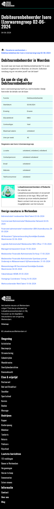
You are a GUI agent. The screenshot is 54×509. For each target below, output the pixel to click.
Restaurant (5, 382)
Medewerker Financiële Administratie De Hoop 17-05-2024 (25, 254)
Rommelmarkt (7, 372)
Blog (3, 501)
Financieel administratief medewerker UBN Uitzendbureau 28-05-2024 (27, 230)
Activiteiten (6, 343)
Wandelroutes (6, 362)
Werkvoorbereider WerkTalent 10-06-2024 (18, 284)
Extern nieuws (6, 482)
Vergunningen (6, 468)
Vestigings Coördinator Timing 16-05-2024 (18, 279)
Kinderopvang (6, 425)
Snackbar (5, 391)
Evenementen (6, 477)
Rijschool (5, 448)
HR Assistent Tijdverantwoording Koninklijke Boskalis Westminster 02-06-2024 (23, 237)
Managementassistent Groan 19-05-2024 (18, 249)
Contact (5, 492)
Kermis (4, 401)
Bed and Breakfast (8, 386)
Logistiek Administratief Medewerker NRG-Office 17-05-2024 (26, 244)
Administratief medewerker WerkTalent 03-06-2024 (22, 216)
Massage (4, 410)
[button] (50, 4)
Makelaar (5, 429)
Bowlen (4, 405)
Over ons (5, 497)
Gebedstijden (6, 357)
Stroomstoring (7, 353)
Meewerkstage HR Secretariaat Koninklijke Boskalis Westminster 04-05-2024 (22, 267)
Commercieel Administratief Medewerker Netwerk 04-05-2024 (25, 222)
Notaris (4, 439)
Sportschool (6, 396)
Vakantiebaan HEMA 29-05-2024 (14, 274)
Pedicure (4, 444)
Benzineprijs (6, 348)
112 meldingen (7, 458)
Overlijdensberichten (9, 367)
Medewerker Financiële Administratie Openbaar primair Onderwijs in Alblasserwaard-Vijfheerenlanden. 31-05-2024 (25, 260)
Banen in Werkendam (9, 463)
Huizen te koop (7, 472)
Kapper (4, 420)
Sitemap (5, 324)
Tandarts (5, 434)
